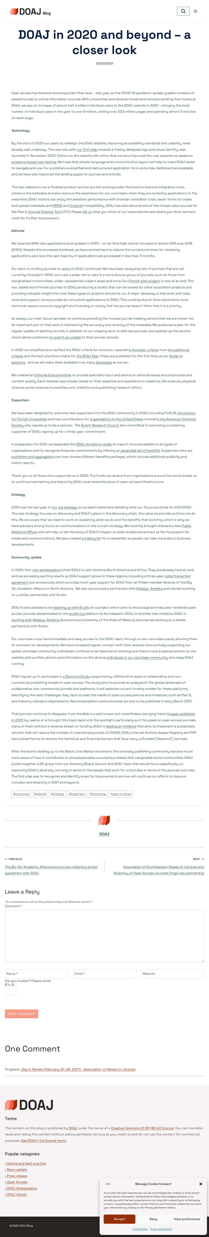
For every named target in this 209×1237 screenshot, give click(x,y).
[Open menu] (195, 11)
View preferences (187, 1219)
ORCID (57, 205)
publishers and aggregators (32, 457)
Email (79, 974)
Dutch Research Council (100, 425)
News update (17, 1169)
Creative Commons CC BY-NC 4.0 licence (142, 1128)
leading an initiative (121, 726)
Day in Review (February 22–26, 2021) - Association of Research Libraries (78, 1069)
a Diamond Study (76, 676)
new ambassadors (46, 570)
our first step (87, 149)
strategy (57, 794)
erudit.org (76, 613)
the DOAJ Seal (87, 356)
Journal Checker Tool (44, 212)
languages (104, 362)
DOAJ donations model (94, 444)
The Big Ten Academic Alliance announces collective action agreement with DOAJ (51, 866)
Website (149, 974)
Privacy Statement (161, 1229)
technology (98, 794)
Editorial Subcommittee (52, 375)
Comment (13, 906)
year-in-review (121, 794)
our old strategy (64, 507)
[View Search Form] (183, 11)
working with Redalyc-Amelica (35, 620)
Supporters (77, 794)
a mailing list (91, 538)
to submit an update (65, 337)
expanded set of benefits (140, 450)
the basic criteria (145, 350)
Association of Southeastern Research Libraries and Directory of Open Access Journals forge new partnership (159, 866)
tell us (87, 212)
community (21, 794)
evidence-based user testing (33, 162)
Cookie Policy (140, 1229)
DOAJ (104, 834)
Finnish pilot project (144, 281)
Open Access (17, 1182)
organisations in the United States (116, 419)
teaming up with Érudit (71, 607)
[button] (201, 1184)
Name (12, 974)
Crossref (76, 205)
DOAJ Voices (17, 1194)
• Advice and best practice (25, 1163)
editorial (40, 794)
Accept (119, 1219)
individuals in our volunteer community (137, 657)
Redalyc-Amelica (149, 588)
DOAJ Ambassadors (22, 1188)
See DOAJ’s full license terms (43, 1140)
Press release (17, 1176)
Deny (153, 1219)
